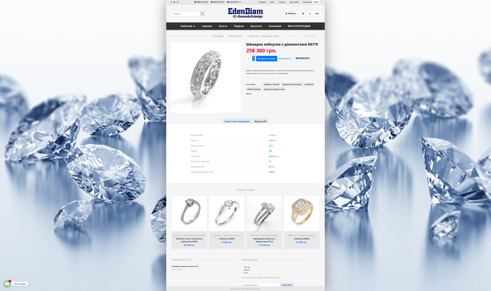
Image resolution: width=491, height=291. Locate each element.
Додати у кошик (268, 58)
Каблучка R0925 (226, 238)
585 (270, 151)
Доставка (294, 2)
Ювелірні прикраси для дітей (185, 266)
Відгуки (247, 270)
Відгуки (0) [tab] (260, 121)
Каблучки (235, 36)
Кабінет (292, 13)
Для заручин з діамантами (194, 235)
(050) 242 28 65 (202, 2)
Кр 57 (271, 166)
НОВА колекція (254, 89)
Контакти (307, 2)
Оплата (282, 2)
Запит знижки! (303, 58)
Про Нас (247, 267)
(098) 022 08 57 (219, 2)
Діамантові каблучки (292, 84)
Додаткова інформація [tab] (237, 121)
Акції (246, 273)
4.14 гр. (272, 135)
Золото (272, 140)
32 (270, 161)
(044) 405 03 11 (235, 2)
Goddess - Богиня (271, 84)
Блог (272, 2)
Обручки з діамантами (263, 36)
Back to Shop (309, 36)
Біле (271, 145)
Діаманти (274, 156)
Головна (262, 2)
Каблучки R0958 (301, 238)
